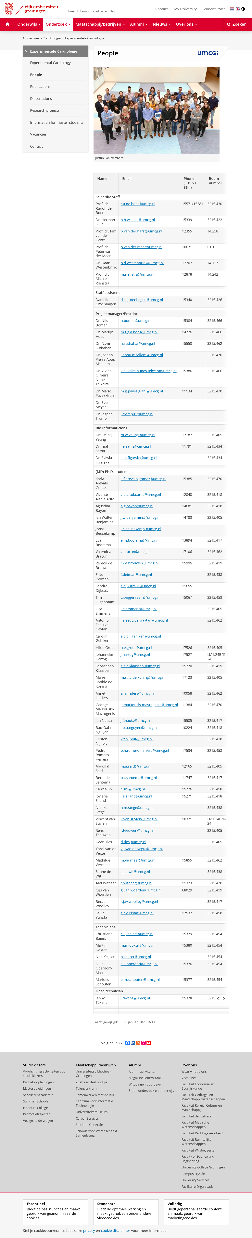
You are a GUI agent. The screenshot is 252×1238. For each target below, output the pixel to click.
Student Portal (214, 9)
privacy (89, 1230)
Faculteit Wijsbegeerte (198, 1150)
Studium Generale (89, 1125)
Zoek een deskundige (91, 1082)
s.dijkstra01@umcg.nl (138, 586)
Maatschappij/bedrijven (96, 1065)
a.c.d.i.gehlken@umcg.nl (141, 636)
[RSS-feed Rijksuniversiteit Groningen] (138, 1043)
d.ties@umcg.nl (133, 842)
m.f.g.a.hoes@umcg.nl (139, 332)
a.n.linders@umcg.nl (138, 693)
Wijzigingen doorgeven (146, 1084)
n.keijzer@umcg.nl (136, 957)
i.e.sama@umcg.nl (136, 446)
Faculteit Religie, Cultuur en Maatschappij (202, 1107)
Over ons (189, 1065)
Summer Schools (35, 1101)
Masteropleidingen (37, 1088)
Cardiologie (52, 38)
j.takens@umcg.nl (135, 998)
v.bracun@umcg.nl (136, 551)
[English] (238, 8)
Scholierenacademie (38, 1095)
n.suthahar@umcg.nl (138, 343)
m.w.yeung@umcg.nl (138, 435)
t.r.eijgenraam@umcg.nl (140, 597)
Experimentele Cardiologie (84, 38)
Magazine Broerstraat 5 (146, 1078)
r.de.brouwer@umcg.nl (140, 563)
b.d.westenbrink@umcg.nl (142, 263)
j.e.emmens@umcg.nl (139, 609)
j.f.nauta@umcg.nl (136, 720)
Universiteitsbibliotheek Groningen (93, 1073)
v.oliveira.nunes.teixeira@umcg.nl (149, 371)
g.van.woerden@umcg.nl (141, 890)
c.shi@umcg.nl (133, 789)
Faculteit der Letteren (197, 1116)
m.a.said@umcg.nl (136, 766)
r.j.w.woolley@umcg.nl (139, 901)
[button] (217, 998)
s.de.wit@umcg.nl (135, 871)
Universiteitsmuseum (92, 1112)
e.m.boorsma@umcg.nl (140, 540)
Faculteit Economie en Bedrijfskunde (198, 1086)
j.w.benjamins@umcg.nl (140, 517)
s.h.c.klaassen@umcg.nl (140, 666)
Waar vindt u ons (194, 1071)
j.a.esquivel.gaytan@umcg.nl (144, 620)
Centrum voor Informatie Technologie (94, 1103)
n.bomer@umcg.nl (136, 320)
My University (185, 9)
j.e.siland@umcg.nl (136, 796)
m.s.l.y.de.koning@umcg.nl (143, 677)
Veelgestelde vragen (38, 1120)
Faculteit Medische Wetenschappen (195, 1124)
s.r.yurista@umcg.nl (137, 913)
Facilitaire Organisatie (198, 1186)
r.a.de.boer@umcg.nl (138, 204)
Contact (161, 9)
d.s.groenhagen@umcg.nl (142, 299)
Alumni (135, 1065)
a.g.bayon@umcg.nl (137, 506)
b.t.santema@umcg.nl (139, 777)
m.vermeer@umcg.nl (138, 860)
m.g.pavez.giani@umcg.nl (142, 391)
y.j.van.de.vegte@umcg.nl (142, 849)
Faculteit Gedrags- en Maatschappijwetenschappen (203, 1097)
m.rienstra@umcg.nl (137, 274)
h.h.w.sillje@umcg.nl (138, 219)
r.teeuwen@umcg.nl (137, 830)
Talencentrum (86, 1088)
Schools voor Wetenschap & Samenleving (97, 1133)
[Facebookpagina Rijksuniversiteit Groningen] (127, 1043)
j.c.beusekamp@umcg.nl (141, 529)
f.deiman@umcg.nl (136, 574)
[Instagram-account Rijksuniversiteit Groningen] (143, 1043)
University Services (195, 1180)
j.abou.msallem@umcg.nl (142, 355)
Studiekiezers (34, 1065)
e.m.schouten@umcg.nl (140, 979)
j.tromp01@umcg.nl (137, 414)
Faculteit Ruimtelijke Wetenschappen (196, 1141)
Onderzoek (31, 38)
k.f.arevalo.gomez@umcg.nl (143, 479)
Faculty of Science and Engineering (198, 1158)
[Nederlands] (232, 8)
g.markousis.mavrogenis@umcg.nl (149, 705)
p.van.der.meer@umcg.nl (141, 247)
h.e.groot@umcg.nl (136, 647)
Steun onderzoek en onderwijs (151, 1090)
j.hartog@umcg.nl (135, 654)
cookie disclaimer (115, 1230)
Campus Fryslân (193, 1174)
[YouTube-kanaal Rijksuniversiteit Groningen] (148, 1043)
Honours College (35, 1108)
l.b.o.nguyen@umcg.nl (139, 727)
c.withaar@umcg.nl (136, 883)
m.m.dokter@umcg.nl (139, 945)
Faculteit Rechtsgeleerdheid (202, 1133)
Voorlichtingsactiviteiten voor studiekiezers (45, 1073)
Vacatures (189, 1078)
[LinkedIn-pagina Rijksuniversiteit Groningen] (133, 1043)
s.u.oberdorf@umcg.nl (139, 964)
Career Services (87, 1118)
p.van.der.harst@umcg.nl (141, 231)
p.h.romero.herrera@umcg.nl (145, 750)
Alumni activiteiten (142, 1071)
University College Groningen (203, 1167)
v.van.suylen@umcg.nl (139, 819)
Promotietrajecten (36, 1114)
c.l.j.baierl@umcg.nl (137, 934)
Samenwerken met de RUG (96, 1095)
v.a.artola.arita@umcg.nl (141, 494)
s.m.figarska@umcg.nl (139, 457)
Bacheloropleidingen (38, 1082)
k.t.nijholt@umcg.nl (137, 739)
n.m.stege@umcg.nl (137, 807)
